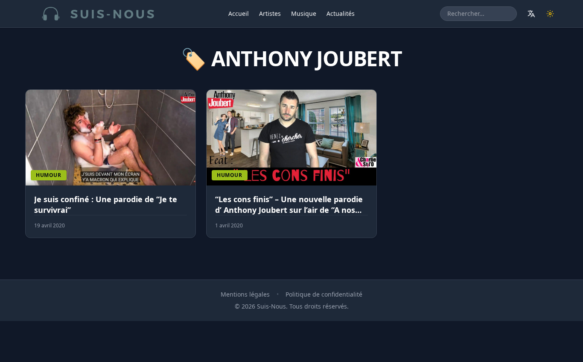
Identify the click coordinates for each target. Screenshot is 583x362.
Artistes (270, 13)
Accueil (238, 13)
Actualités (340, 13)
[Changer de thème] (550, 13)
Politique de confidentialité (324, 294)
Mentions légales (245, 294)
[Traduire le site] (531, 13)
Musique (303, 13)
